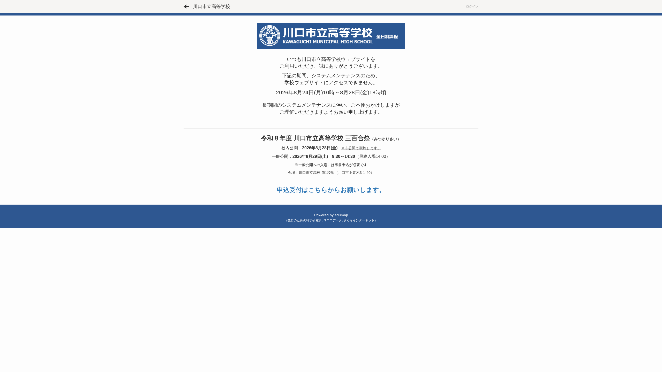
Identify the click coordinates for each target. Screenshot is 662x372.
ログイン (472, 6)
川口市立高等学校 (211, 6)
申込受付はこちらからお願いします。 (331, 189)
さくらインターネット (358, 220)
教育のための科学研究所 (305, 220)
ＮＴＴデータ (332, 220)
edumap (341, 215)
